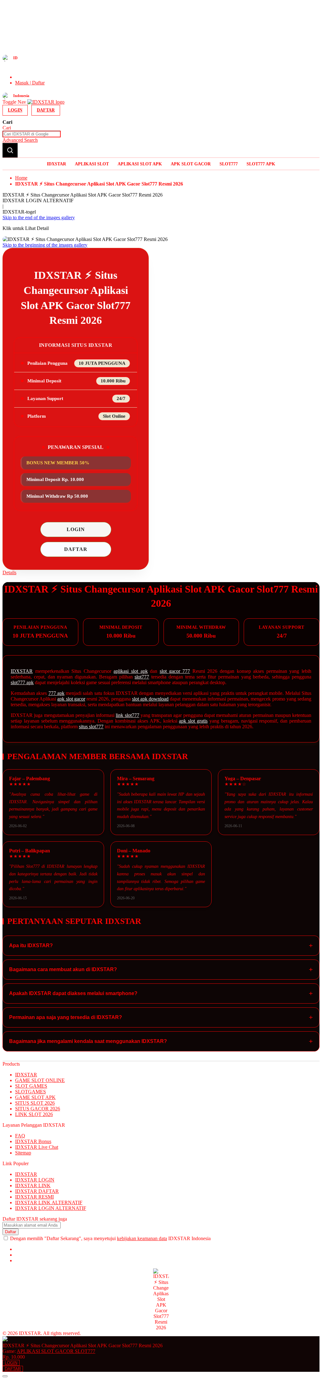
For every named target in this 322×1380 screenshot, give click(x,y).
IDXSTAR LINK (33, 1185)
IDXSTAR (56, 164)
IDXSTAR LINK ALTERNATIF (48, 1202)
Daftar (46, 110)
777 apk (56, 693)
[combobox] (32, 134)
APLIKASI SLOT (92, 164)
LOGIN (76, 529)
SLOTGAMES (30, 1091)
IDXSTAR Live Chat (36, 1147)
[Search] (10, 150)
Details (9, 572)
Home (21, 177)
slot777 (142, 676)
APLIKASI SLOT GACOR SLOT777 (56, 1351)
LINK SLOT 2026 (34, 1114)
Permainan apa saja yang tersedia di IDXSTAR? (161, 1017)
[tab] (161, 572)
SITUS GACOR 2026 (37, 1108)
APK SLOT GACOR (191, 164)
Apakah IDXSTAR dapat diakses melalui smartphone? (161, 993)
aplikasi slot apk (130, 671)
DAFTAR (75, 549)
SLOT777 (228, 164)
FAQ (20, 1135)
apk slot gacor (71, 698)
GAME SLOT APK (35, 1097)
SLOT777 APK (261, 164)
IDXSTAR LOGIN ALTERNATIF (50, 1208)
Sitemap (23, 1152)
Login (15, 110)
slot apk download (150, 698)
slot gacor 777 (175, 671)
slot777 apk (22, 682)
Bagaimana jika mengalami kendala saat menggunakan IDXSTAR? (161, 1041)
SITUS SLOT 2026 (35, 1103)
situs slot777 (91, 726)
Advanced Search (20, 140)
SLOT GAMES (31, 1086)
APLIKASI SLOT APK (140, 164)
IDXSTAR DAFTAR (37, 1191)
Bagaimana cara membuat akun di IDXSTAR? (161, 969)
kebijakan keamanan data (142, 1238)
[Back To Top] (5, 1376)
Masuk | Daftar (30, 82)
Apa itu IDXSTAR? (161, 945)
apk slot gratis (193, 721)
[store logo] (45, 102)
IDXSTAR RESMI (34, 1197)
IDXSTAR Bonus (33, 1141)
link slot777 (127, 715)
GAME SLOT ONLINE (40, 1080)
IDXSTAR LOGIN (34, 1179)
